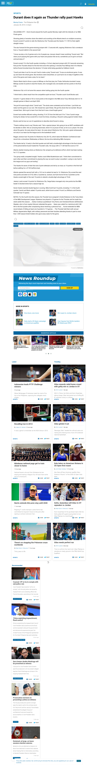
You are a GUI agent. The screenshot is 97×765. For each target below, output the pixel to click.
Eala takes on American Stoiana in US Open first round (68, 464)
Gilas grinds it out (61, 424)
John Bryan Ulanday (61, 469)
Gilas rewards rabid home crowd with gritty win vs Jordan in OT (67, 385)
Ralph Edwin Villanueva (61, 508)
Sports (17, 13)
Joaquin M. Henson (21, 427)
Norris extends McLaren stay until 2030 (30, 503)
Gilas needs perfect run (64, 542)
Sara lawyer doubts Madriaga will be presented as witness (25, 662)
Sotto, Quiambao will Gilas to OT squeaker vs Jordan (67, 504)
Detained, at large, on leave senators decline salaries (23, 742)
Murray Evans (18, 22)
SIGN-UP (70, 288)
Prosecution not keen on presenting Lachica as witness (24, 699)
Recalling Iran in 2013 (23, 424)
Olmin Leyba (59, 390)
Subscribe (91, 4)
